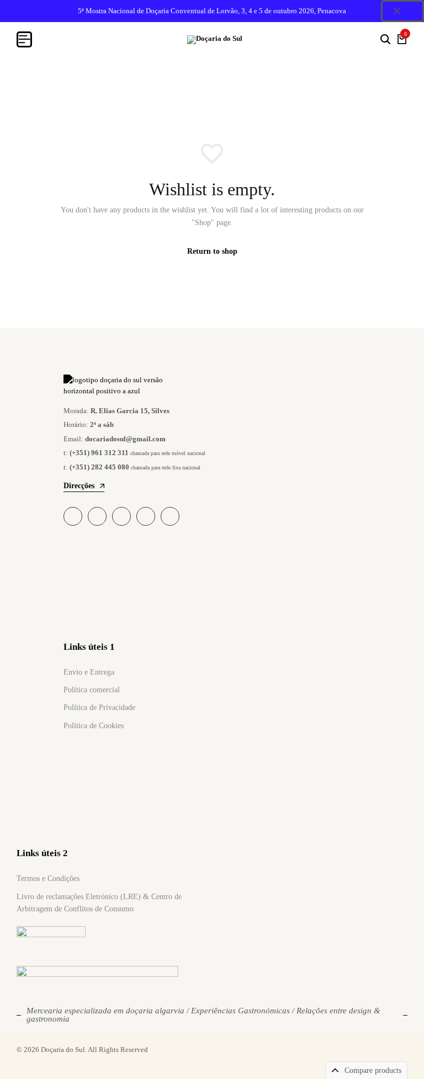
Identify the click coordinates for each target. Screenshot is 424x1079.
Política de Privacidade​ (99, 707)
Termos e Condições (48, 878)
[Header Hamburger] (24, 39)
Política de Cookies (93, 726)
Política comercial (91, 690)
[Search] (385, 40)
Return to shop (212, 251)
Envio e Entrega (88, 672)
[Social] (72, 516)
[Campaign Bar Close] (402, 11)
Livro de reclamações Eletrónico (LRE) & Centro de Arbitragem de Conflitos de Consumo (99, 903)
